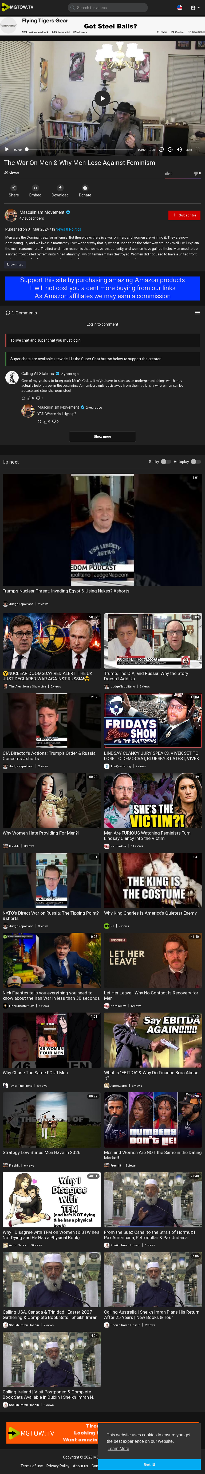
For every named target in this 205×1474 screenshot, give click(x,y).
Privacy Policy (57, 1466)
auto (189, 149)
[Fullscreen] (197, 149)
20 (170, 149)
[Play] (7, 149)
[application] (102, 98)
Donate (85, 195)
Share (14, 195)
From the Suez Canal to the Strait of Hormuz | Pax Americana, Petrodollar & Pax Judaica (149, 1235)
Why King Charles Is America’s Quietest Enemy (150, 913)
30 (161, 149)
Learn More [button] (118, 1448)
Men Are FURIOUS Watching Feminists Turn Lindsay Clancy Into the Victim (147, 835)
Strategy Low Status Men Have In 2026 (42, 1152)
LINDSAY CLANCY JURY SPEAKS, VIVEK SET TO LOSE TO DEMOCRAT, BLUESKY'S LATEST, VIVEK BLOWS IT (151, 758)
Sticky (154, 462)
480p (187, 120)
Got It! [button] (149, 1464)
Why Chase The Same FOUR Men (35, 1072)
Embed (35, 195)
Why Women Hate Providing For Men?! (41, 833)
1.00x (152, 149)
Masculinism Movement (42, 212)
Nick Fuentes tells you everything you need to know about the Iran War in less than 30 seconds (51, 995)
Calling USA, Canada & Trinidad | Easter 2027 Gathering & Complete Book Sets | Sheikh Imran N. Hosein (50, 1317)
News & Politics (68, 229)
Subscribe (187, 215)
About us (80, 1466)
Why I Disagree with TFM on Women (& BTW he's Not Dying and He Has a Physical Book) (51, 1235)
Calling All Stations (37, 373)
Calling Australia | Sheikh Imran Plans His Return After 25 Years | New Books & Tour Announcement (151, 1317)
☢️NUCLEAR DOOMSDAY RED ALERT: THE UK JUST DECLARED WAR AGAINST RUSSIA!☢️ (47, 676)
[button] (179, 7)
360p (187, 128)
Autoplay (181, 462)
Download (60, 195)
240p (187, 136)
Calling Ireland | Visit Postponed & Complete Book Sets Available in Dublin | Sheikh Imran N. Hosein (48, 1397)
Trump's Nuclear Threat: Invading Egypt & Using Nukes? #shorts (66, 591)
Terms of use (32, 1466)
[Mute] (179, 149)
